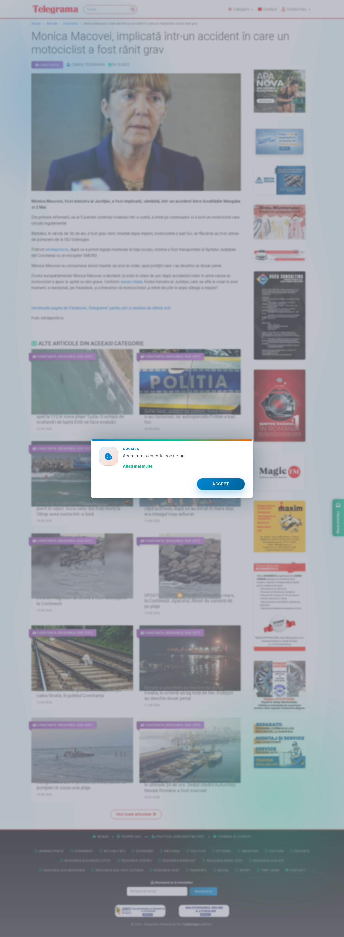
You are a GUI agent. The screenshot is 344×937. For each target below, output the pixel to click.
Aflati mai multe (138, 466)
